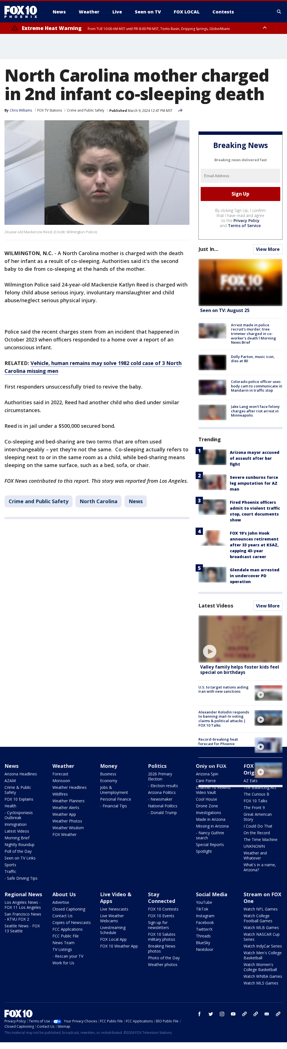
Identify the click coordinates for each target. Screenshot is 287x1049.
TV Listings (62, 949)
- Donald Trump (162, 812)
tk (244, 1013)
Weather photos (162, 964)
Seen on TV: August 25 (224, 310)
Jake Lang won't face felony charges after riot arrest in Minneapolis (255, 411)
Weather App (64, 814)
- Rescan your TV (67, 956)
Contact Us (62, 915)
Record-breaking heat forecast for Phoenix (218, 741)
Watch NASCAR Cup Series (262, 937)
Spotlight (204, 851)
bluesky (255, 1013)
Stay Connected (161, 897)
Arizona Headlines (20, 774)
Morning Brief (16, 837)
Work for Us (63, 962)
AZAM (10, 780)
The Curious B (256, 794)
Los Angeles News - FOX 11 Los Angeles (22, 905)
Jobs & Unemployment (114, 790)
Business (108, 774)
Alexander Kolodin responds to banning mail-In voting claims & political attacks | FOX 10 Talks (223, 719)
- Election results (163, 785)
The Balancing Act (260, 787)
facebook (199, 1013)
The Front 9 (254, 807)
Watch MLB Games (261, 927)
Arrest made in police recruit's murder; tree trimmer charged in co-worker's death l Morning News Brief (253, 333)
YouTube (204, 902)
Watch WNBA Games (263, 976)
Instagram (205, 915)
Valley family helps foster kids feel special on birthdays (239, 669)
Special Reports (210, 844)
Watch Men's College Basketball (263, 955)
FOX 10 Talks (255, 800)
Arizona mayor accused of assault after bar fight (254, 458)
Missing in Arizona (212, 826)
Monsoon (61, 780)
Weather (63, 766)
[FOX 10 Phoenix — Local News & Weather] (22, 12)
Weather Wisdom (68, 827)
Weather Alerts (65, 807)
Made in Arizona (210, 819)
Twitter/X (204, 929)
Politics (157, 766)
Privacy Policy (246, 220)
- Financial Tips (113, 805)
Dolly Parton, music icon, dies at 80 (253, 359)
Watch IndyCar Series (263, 946)
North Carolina (98, 501)
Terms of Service (244, 225)
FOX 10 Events (161, 915)
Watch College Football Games (258, 918)
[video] (240, 639)
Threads (203, 936)
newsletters (278, 1013)
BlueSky (203, 942)
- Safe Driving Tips (21, 878)
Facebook (205, 922)
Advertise (60, 902)
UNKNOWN (254, 846)
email (266, 1013)
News (136, 501)
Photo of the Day (164, 957)
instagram (221, 1013)
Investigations (208, 812)
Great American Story (258, 817)
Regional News (23, 894)
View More (268, 249)
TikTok (202, 909)
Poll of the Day (18, 851)
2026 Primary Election (160, 776)
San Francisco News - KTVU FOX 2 (22, 916)
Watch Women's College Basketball (260, 967)
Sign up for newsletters (158, 925)
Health (10, 805)
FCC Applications (67, 929)
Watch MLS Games (261, 983)
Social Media (211, 894)
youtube (233, 1013)
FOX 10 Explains (18, 799)
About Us (64, 894)
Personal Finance (115, 799)
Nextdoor (204, 949)
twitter (210, 1013)
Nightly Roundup (19, 844)
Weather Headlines (69, 787)
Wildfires (60, 794)
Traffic (10, 871)
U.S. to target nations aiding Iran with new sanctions (223, 689)
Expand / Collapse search (279, 12)
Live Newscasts (114, 909)
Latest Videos (215, 605)
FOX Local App (113, 939)
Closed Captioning (68, 909)
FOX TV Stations (49, 110)
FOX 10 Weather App (119, 946)
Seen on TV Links (20, 858)
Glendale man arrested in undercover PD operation (254, 575)
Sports (10, 864)
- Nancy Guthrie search (210, 835)
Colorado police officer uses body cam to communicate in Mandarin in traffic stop (256, 386)
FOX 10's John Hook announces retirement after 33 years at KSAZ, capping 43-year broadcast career (254, 544)
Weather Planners (68, 800)
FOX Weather (64, 834)
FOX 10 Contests (163, 909)
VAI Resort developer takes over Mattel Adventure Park (223, 766)
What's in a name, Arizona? (260, 867)
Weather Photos (67, 821)
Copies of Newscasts (71, 922)
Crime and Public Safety (85, 110)
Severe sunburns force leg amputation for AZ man (254, 483)
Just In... (208, 249)
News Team (63, 942)
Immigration (15, 824)
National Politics (162, 805)
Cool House (206, 799)
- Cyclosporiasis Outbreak (18, 815)
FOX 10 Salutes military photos (161, 937)
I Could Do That (258, 826)
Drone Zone (207, 805)
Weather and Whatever (255, 855)
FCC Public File (65, 936)
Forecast (60, 774)
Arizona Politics (162, 792)
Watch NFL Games (261, 909)
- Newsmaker (160, 799)
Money (108, 766)
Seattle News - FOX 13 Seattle (22, 928)
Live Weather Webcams (112, 918)
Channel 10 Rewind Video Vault (213, 790)
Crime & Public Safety (17, 790)
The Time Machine (260, 839)
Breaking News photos (161, 948)
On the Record (257, 832)
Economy (108, 780)
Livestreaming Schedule (113, 930)
